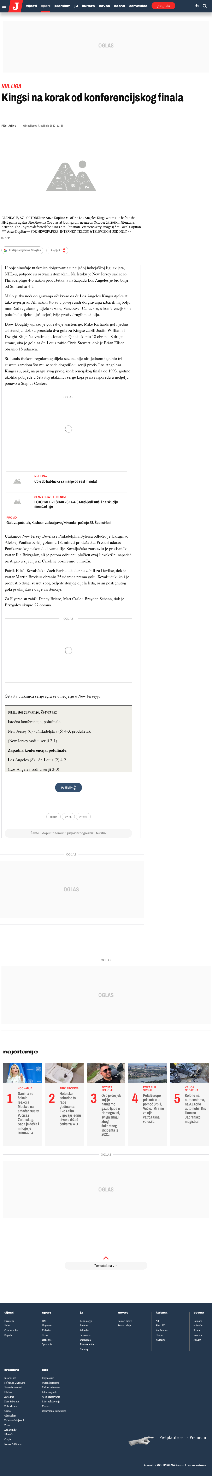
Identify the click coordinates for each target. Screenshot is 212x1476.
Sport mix (47, 1344)
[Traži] (205, 6)
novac (123, 1312)
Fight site (47, 1339)
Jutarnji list (10, 1378)
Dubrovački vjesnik (14, 1420)
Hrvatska (9, 1321)
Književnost (162, 1330)
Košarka (46, 1330)
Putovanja (85, 1339)
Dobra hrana (10, 1406)
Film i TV (160, 1325)
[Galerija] (71, 174)
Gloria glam (10, 1415)
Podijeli (55, 250)
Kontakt (46, 1406)
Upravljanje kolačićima (54, 1411)
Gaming (84, 1349)
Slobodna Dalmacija (14, 1382)
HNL (44, 1321)
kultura (161, 1312)
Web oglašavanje (51, 1396)
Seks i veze (85, 1335)
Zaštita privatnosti (51, 1387)
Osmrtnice (138, 5)
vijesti (9, 1312)
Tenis (45, 1335)
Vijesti (31, 5)
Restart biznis (125, 1321)
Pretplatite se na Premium (182, 1437)
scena (199, 1312)
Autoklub (9, 1396)
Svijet (7, 1325)
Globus (8, 1392)
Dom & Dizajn (11, 1401)
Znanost (84, 1325)
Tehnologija (86, 1321)
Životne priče (87, 1344)
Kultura (88, 5)
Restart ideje (124, 1325)
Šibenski (8, 1434)
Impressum (48, 1378)
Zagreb (8, 1335)
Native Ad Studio (13, 1444)
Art (157, 1321)
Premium (62, 5)
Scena (119, 5)
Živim (7, 1425)
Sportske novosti (13, 1387)
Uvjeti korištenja (50, 1382)
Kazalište (160, 1339)
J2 (76, 5)
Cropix (7, 1439)
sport (46, 1312)
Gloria (7, 1411)
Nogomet (47, 1325)
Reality (197, 1339)
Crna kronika (11, 1330)
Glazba (159, 1335)
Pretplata (163, 5)
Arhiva (12, 125)
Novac (104, 5)
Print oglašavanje (51, 1401)
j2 (81, 1312)
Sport (46, 5)
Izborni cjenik (49, 1392)
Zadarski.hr (10, 1429)
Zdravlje (84, 1330)
